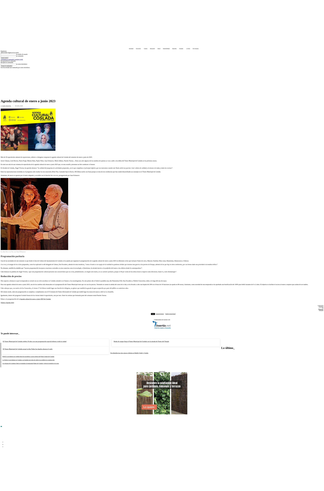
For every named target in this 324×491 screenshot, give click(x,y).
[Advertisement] (162, 81)
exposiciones (160, 314)
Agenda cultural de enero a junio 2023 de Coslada (35, 299)
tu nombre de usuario (22, 54)
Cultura (3, 96)
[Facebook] (2, 456)
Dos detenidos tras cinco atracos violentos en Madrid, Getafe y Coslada (129, 353)
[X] (20, 456)
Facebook (6, 456)
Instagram (15, 456)
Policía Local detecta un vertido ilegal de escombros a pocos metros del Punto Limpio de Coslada (28, 356)
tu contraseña (19, 56)
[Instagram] (11, 456)
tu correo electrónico (21, 64)
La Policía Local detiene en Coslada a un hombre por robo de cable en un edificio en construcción (28, 360)
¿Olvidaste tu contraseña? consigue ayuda (12, 59)
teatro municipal (170, 314)
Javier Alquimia (6, 106)
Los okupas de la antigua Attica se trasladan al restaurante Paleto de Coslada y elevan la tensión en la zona (30, 363)
